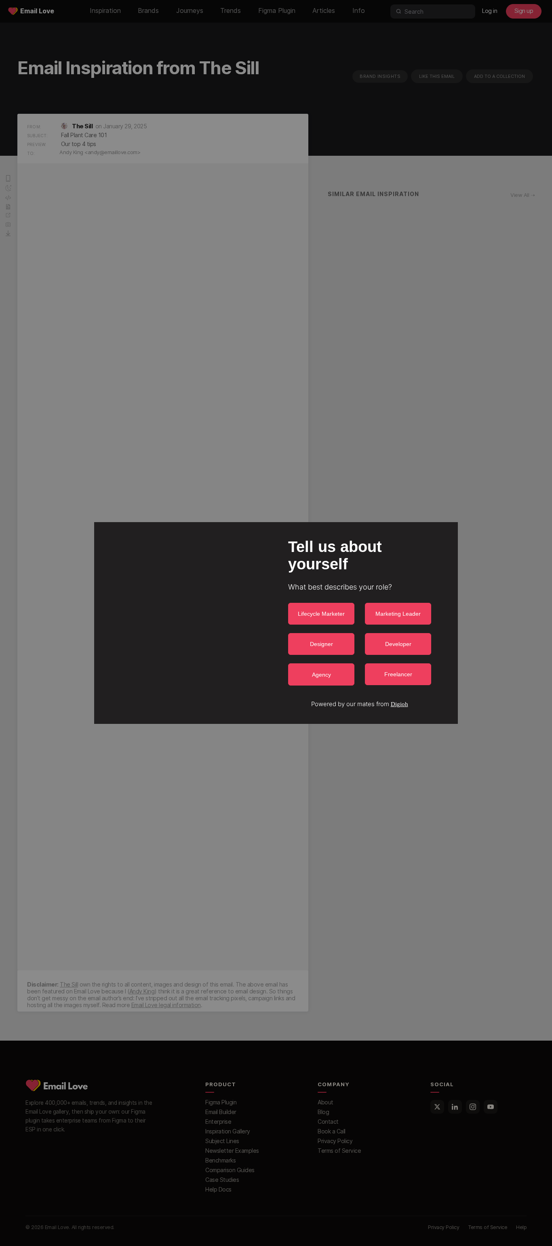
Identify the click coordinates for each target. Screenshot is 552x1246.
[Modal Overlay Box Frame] (276, 623)
